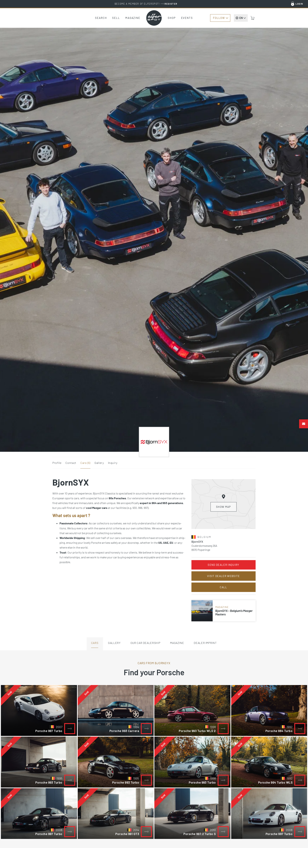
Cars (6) (85, 462)
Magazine (132, 17)
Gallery (99, 462)
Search (101, 17)
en (241, 17)
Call (223, 587)
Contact (70, 462)
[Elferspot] (154, 18)
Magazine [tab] (177, 642)
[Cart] (253, 18)
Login (299, 3)
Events (187, 17)
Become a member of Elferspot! (146, 3)
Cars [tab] (94, 642)
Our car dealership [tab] (145, 642)
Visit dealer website (223, 576)
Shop (172, 17)
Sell (116, 17)
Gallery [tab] (114, 642)
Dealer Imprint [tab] (205, 642)
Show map (223, 506)
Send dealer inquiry (223, 564)
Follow (219, 17)
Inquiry (112, 462)
